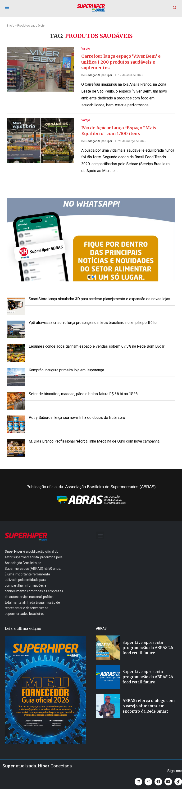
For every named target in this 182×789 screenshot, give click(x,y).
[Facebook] (158, 781)
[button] (91, 239)
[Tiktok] (178, 781)
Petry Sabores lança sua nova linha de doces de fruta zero (77, 417)
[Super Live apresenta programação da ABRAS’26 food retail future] (108, 647)
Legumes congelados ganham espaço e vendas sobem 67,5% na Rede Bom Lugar (96, 346)
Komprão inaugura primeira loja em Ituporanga (66, 370)
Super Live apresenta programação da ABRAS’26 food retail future (148, 647)
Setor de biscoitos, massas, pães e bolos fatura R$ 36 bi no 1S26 (83, 394)
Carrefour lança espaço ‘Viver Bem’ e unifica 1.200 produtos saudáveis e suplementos (120, 61)
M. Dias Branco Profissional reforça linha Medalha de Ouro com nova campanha (94, 441)
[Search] (174, 8)
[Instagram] (148, 781)
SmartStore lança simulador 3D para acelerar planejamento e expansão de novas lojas (99, 299)
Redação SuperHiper (99, 75)
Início (10, 25)
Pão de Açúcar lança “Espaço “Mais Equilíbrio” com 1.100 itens (118, 130)
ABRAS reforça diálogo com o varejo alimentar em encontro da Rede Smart (149, 706)
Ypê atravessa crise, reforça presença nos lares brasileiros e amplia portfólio (93, 322)
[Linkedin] (138, 781)
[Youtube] (168, 781)
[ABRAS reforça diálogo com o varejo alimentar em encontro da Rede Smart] (108, 706)
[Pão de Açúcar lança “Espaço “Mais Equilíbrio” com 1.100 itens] (40, 140)
